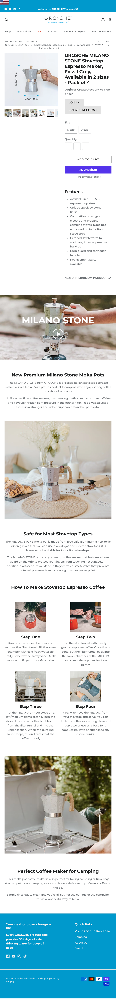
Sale (39, 31)
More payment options (88, 177)
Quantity (71, 139)
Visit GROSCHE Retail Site (92, 931)
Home (8, 41)
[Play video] (58, 334)
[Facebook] (6, 9)
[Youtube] (10, 9)
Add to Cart (88, 159)
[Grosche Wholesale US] (58, 19)
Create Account (83, 110)
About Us (81, 942)
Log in (74, 102)
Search (79, 948)
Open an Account (101, 31)
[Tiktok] (19, 9)
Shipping (81, 937)
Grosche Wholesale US (26, 978)
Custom (52, 31)
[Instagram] (14, 9)
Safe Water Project (74, 31)
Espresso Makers (24, 41)
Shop (8, 31)
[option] (31, 79)
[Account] (102, 19)
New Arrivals (24, 31)
